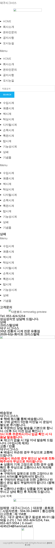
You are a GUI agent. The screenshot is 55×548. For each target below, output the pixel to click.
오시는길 (8, 43)
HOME (7, 21)
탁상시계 (8, 119)
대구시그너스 (8, 3)
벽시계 (7, 113)
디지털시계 (10, 124)
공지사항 (8, 37)
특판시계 (8, 135)
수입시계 (8, 103)
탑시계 (7, 141)
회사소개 (8, 27)
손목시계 (8, 130)
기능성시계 (10, 146)
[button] (27, 51)
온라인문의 (10, 32)
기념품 (7, 157)
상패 (6, 152)
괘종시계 (8, 108)
